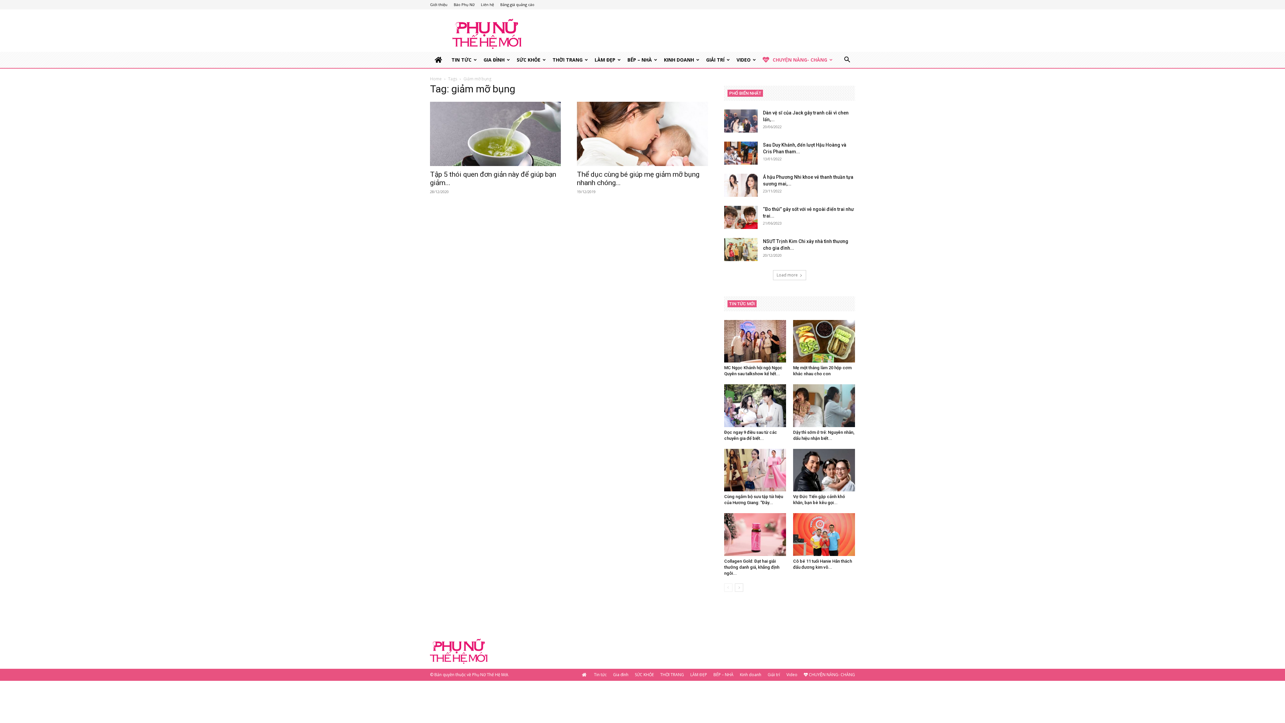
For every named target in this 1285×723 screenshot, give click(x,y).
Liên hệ (487, 4)
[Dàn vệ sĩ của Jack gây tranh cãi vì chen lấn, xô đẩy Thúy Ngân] (741, 121)
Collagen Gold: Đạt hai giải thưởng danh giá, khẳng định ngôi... (751, 567)
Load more (787, 275)
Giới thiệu (438, 4)
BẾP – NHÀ (639, 60)
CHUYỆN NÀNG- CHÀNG (800, 60)
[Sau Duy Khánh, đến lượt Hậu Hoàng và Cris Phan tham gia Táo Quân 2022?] (741, 153)
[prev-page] (728, 587)
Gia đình (494, 60)
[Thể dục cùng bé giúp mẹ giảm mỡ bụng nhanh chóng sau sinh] (642, 134)
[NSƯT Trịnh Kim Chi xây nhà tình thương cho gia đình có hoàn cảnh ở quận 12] (741, 249)
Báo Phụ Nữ (464, 4)
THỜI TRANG (567, 60)
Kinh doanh (679, 60)
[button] (847, 60)
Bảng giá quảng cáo (517, 4)
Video (744, 60)
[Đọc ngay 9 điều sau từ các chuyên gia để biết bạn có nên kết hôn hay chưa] (755, 405)
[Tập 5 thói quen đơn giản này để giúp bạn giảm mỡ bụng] (495, 134)
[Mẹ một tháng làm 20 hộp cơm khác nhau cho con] (824, 341)
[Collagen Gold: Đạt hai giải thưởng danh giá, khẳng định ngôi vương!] (755, 534)
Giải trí (715, 60)
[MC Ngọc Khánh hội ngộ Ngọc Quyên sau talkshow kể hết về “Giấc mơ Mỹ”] (755, 341)
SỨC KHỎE (528, 60)
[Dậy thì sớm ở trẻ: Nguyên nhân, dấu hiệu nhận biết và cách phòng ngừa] (824, 405)
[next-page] (739, 587)
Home (436, 79)
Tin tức (461, 60)
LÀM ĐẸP (605, 60)
